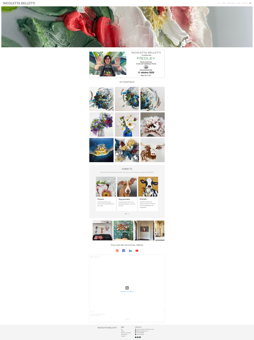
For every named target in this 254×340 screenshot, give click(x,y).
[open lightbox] (99, 230)
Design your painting (126, 332)
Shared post (127, 318)
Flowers (100, 199)
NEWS (239, 3)
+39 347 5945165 (140, 332)
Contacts (123, 336)
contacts (245, 3)
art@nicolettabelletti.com (142, 331)
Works (223, 3)
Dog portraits (124, 199)
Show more (159, 238)
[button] (231, 3)
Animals (143, 199)
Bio (219, 3)
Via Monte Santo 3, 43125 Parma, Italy (145, 329)
